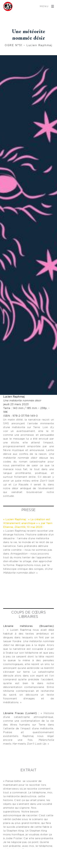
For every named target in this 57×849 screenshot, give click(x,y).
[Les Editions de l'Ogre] (8, 6)
